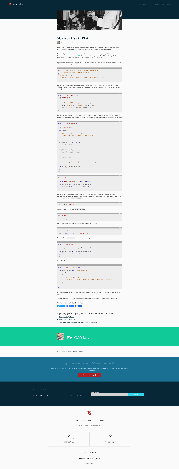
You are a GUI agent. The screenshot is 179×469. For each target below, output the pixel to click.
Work (139, 4)
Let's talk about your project (89, 375)
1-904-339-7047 (166, 4)
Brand (86, 425)
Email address (95, 392)
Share (71, 306)
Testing (81, 351)
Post (80, 306)
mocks (75, 351)
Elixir (59, 32)
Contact (156, 4)
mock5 (78, 55)
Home (77, 420)
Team (89, 420)
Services (145, 4)
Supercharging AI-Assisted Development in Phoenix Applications (78, 322)
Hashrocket (17, 4)
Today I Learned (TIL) (96, 425)
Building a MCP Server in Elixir (68, 319)
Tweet (62, 306)
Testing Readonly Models (66, 317)
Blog (151, 4)
